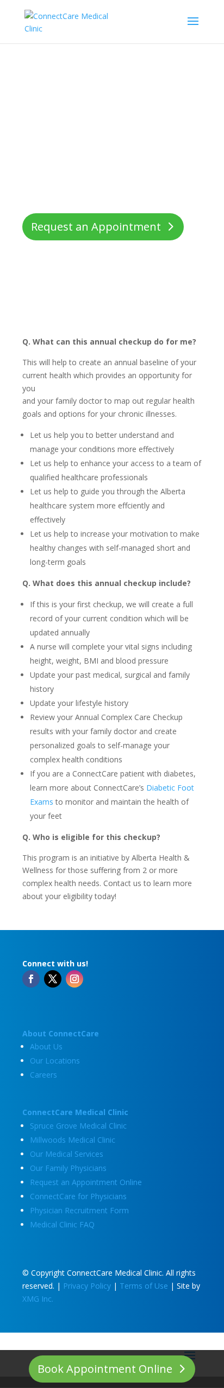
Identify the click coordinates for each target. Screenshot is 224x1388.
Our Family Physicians (68, 1168)
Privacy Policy (87, 1286)
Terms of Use (144, 1286)
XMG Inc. (37, 1299)
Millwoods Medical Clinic (72, 1140)
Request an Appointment (96, 226)
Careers (43, 1074)
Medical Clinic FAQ (62, 1224)
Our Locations (55, 1060)
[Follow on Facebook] (31, 979)
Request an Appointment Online (86, 1182)
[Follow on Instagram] (74, 979)
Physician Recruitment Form (79, 1210)
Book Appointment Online (105, 1368)
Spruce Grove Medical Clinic (78, 1125)
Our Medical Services (66, 1154)
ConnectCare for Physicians (78, 1196)
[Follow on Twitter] (52, 979)
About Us (46, 1046)
